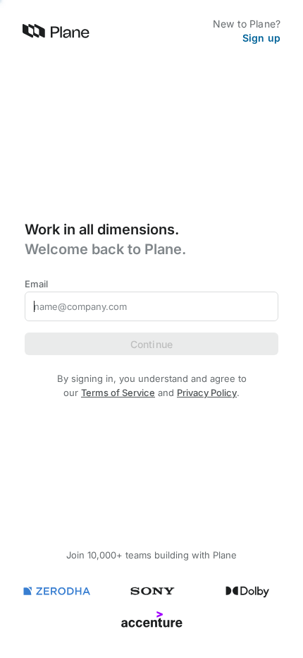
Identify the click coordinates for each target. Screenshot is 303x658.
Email (36, 283)
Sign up (261, 38)
